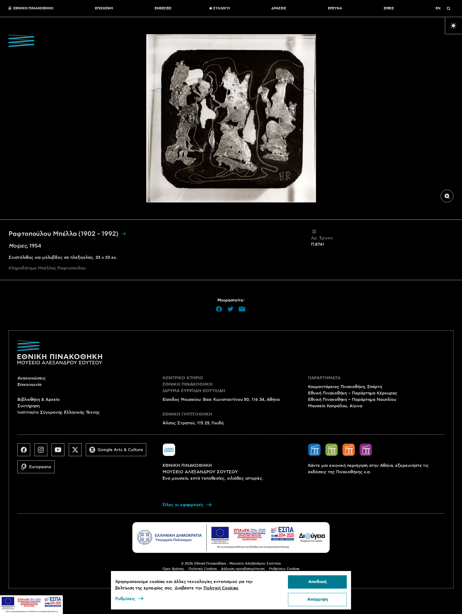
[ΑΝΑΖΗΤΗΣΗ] (448, 8)
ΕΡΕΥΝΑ (335, 8)
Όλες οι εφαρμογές (183, 505)
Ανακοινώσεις (31, 378)
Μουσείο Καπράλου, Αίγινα (335, 406)
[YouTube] (60, 451)
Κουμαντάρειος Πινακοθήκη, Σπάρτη (345, 386)
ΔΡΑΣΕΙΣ (278, 8)
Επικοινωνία (29, 384)
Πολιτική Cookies (202, 569)
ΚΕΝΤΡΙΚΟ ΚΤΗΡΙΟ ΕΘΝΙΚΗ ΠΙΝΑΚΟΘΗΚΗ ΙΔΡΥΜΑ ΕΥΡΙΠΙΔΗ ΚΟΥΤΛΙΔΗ (194, 384)
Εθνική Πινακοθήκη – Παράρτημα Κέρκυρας (352, 393)
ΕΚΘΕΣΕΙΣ (163, 8)
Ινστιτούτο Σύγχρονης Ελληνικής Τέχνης (58, 412)
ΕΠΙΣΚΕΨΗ (104, 8)
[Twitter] (77, 451)
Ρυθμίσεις (125, 598)
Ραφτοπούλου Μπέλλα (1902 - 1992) (64, 234)
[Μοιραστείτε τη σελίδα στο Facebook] (219, 309)
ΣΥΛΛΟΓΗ (221, 8)
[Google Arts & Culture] (118, 451)
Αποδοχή (317, 582)
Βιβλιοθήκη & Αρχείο (38, 399)
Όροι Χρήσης (173, 569)
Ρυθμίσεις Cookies (284, 569)
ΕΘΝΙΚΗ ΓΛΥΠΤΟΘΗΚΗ (187, 414)
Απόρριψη (317, 599)
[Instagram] (43, 451)
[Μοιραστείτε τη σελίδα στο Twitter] (230, 309)
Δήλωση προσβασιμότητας (243, 569)
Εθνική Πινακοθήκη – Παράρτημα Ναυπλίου (352, 399)
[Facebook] (25, 451)
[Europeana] (38, 469)
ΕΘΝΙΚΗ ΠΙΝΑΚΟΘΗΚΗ (33, 8)
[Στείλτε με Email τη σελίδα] (242, 309)
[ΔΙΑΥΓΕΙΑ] (312, 537)
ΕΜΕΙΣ (389, 8)
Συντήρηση (28, 406)
